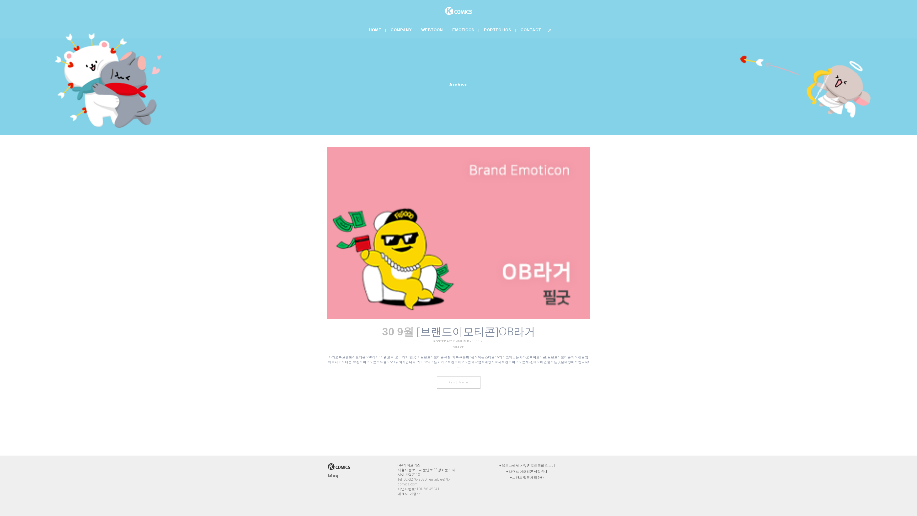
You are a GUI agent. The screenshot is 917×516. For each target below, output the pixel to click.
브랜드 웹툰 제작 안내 (528, 477)
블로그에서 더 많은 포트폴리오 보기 (528, 466)
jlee (476, 341)
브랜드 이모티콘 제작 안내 (528, 471)
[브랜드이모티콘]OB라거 (475, 331)
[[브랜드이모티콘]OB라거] (458, 233)
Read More (458, 382)
